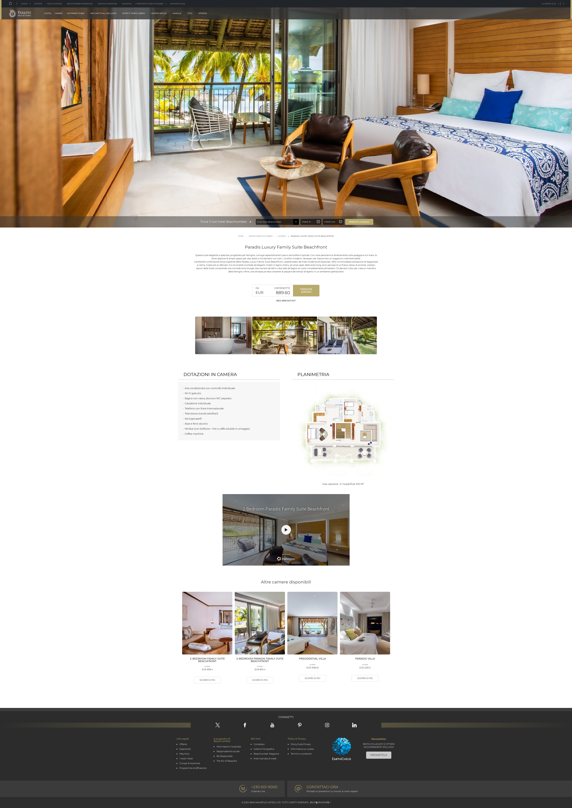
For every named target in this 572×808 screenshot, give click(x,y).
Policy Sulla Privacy (301, 744)
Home (241, 236)
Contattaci (259, 744)
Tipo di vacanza (54, 4)
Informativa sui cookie (302, 749)
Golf (189, 13)
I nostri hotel (186, 758)
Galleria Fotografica (264, 749)
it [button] (563, 4)
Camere (59, 13)
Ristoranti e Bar (75, 13)
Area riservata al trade (265, 758)
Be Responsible (225, 756)
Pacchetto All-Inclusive (103, 13)
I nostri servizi (159, 13)
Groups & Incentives (107, 4)
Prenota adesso (306, 290)
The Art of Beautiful (227, 761)
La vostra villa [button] (549, 4)
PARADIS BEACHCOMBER (261, 236)
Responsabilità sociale (228, 751)
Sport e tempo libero (133, 13)
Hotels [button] (24, 4)
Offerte (38, 4)
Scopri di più (207, 680)
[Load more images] (286, 356)
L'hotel (48, 13)
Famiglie (176, 13)
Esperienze (185, 749)
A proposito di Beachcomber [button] (149, 4)
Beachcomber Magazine (266, 754)
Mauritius (127, 4)
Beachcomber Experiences (80, 4)
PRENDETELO (378, 755)
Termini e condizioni (301, 754)
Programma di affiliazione (192, 768)
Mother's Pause (177, 4)
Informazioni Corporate (229, 746)
